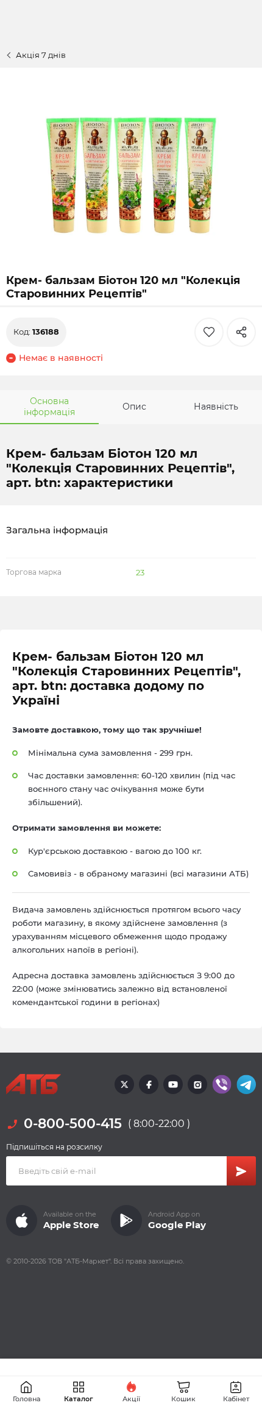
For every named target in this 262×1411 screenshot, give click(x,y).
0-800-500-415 (73, 1123)
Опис (134, 406)
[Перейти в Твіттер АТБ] (124, 1084)
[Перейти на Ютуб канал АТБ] (173, 1084)
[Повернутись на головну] (33, 1084)
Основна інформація (49, 407)
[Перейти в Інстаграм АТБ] (197, 1084)
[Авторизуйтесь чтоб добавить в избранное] (209, 332)
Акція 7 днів (41, 55)
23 (140, 572)
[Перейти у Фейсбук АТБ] (148, 1084)
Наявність (216, 406)
